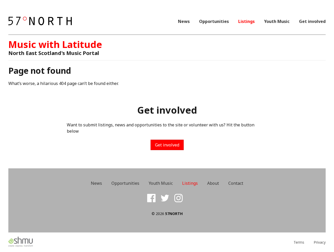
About (213, 183)
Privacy (320, 242)
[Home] (40, 21)
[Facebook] (151, 198)
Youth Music (277, 21)
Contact (235, 183)
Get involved (312, 21)
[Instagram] (178, 198)
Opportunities (214, 21)
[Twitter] (165, 198)
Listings (246, 21)
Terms (299, 242)
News (184, 21)
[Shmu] (48, 242)
